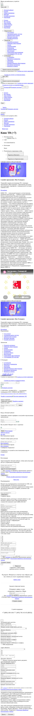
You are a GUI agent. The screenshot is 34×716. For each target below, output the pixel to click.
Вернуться (17, 566)
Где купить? (10, 32)
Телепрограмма (11, 46)
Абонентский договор (13, 35)
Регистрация (8, 431)
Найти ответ (17, 579)
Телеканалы (7, 26)
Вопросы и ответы (12, 66)
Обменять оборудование (14, 43)
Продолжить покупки (6, 401)
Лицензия (10, 60)
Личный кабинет (9, 10)
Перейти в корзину (18, 401)
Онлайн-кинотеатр (9, 16)
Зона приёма (7, 23)
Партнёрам (7, 17)
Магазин (6, 14)
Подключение (8, 31)
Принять (3, 714)
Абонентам (7, 40)
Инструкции (10, 51)
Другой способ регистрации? (8, 469)
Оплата (6, 11)
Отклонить (11, 714)
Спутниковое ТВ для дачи (14, 54)
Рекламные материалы (13, 64)
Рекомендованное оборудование (16, 63)
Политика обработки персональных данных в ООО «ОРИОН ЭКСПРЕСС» (14, 393)
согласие (7, 470)
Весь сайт (4, 7)
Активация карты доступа (14, 34)
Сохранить (4, 510)
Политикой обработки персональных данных (11, 689)
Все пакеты (7, 21)
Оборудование (8, 24)
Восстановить (4, 443)
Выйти (3, 114)
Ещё (2, 103)
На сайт (3, 434)
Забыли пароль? (5, 432)
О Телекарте (8, 55)
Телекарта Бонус (12, 49)
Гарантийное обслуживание (15, 52)
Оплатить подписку (12, 42)
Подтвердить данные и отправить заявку (11, 690)
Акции (9, 45)
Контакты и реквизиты (13, 59)
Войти (4, 107)
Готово (3, 454)
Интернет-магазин (12, 37)
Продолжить (4, 475)
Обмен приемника (9, 13)
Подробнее (4, 190)
